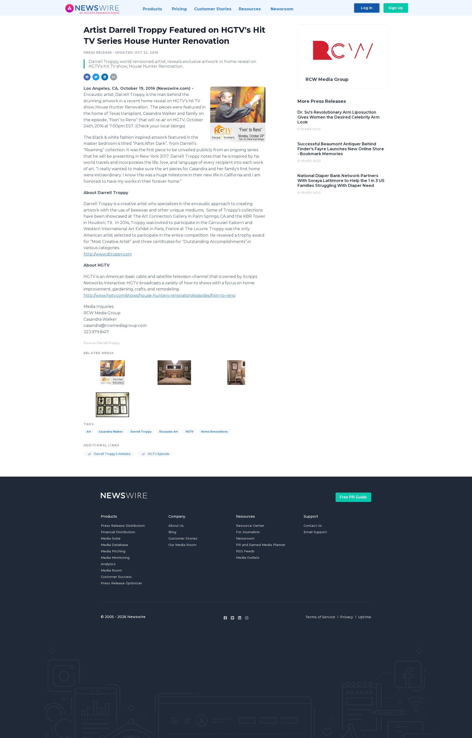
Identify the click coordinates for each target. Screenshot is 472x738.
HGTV (189, 431)
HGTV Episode (158, 454)
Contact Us (313, 525)
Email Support (315, 532)
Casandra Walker (111, 431)
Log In (366, 8)
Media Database (114, 545)
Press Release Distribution (123, 525)
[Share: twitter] (95, 76)
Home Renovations (214, 431)
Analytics (108, 564)
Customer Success (116, 577)
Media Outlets (247, 557)
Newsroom (245, 538)
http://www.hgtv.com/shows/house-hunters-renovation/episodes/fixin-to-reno (160, 295)
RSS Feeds (245, 551)
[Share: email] (113, 76)
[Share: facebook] (87, 76)
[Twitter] (232, 618)
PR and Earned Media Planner (260, 545)
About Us (176, 525)
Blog (172, 532)
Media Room (111, 570)
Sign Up (395, 8)
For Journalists (248, 532)
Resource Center (250, 525)
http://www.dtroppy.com (108, 254)
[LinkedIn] (239, 618)
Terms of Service (320, 617)
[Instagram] (246, 618)
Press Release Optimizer (121, 583)
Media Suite (110, 538)
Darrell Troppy (141, 431)
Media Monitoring (115, 557)
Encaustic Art (168, 431)
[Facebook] (225, 618)
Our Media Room (182, 545)
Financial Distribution (118, 532)
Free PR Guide (353, 497)
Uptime (364, 617)
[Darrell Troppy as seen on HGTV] (238, 114)
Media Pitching (113, 551)
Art (89, 431)
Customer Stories (182, 538)
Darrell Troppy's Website (112, 454)
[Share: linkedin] (104, 76)
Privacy (346, 617)
